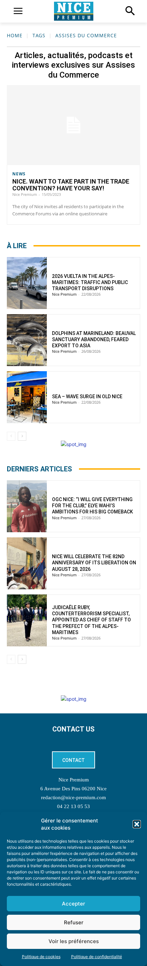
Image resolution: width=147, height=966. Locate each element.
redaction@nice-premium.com (73, 797)
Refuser (73, 922)
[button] (136, 824)
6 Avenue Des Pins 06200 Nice (73, 788)
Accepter (73, 903)
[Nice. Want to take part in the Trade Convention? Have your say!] (73, 125)
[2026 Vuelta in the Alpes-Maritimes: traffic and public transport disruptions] (27, 283)
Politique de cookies (41, 956)
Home (15, 35)
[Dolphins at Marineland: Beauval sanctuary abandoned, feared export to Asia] (27, 340)
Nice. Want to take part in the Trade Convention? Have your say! (70, 185)
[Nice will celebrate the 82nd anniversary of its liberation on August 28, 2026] (27, 563)
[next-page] (22, 436)
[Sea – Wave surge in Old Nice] (27, 397)
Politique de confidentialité (96, 956)
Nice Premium (24, 194)
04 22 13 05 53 (73, 806)
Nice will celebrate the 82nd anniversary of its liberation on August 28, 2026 (94, 563)
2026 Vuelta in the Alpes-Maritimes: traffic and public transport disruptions (90, 282)
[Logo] (73, 11)
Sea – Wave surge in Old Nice (87, 396)
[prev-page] (11, 436)
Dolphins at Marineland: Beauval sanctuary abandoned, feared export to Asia (94, 339)
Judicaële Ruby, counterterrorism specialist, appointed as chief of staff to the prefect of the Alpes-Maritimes (91, 620)
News (19, 174)
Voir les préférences (74, 941)
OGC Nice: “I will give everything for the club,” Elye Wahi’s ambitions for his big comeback (92, 505)
